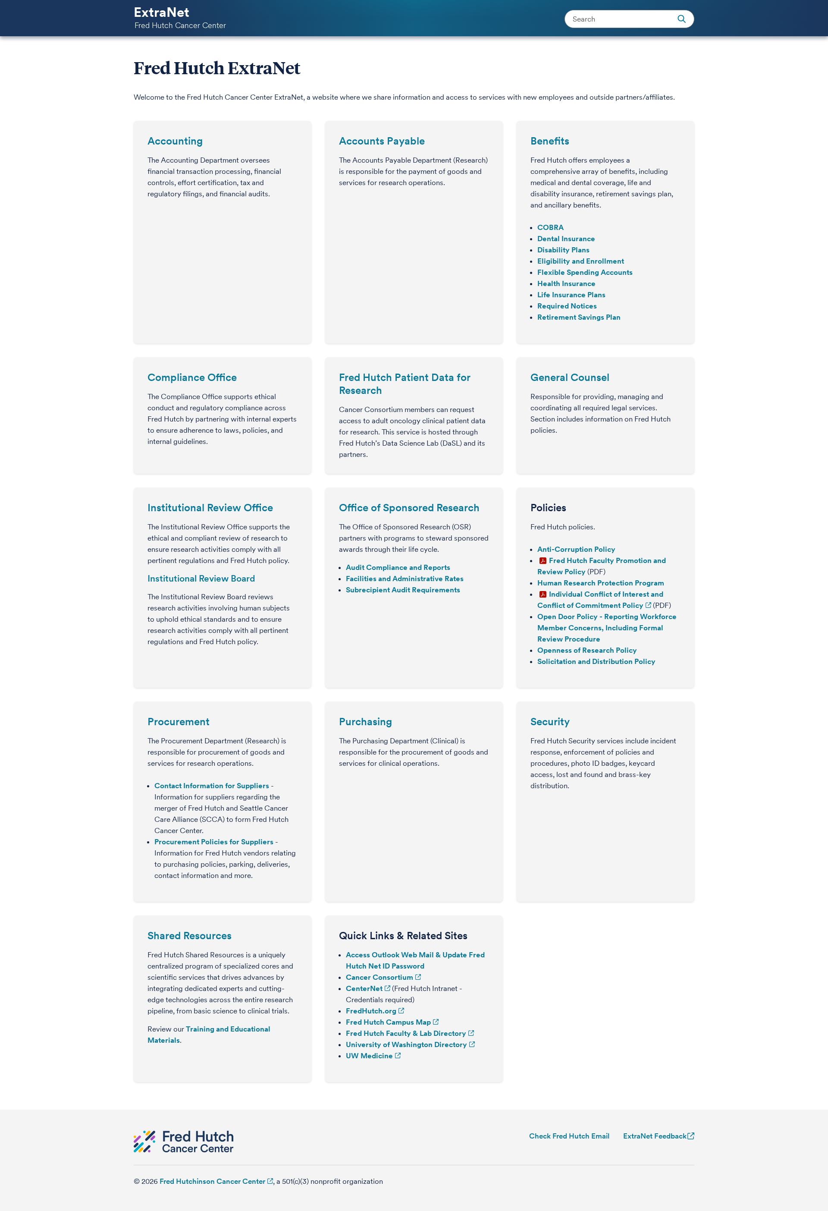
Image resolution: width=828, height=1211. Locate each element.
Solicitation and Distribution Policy (596, 661)
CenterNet (364, 988)
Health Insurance (566, 283)
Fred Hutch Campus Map (388, 1022)
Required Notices (567, 306)
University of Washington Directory (406, 1044)
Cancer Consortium (379, 977)
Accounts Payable (382, 141)
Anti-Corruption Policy (576, 549)
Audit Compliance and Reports (398, 567)
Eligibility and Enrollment (580, 261)
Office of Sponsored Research (409, 507)
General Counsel (569, 377)
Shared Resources (189, 935)
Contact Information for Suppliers (211, 785)
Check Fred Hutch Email (569, 1136)
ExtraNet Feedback (655, 1136)
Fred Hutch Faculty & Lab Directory (406, 1033)
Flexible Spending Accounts (585, 272)
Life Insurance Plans (571, 294)
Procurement (178, 721)
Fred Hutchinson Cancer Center (212, 1181)
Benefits (549, 141)
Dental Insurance (566, 238)
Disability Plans (563, 249)
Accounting (175, 141)
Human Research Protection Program (600, 583)
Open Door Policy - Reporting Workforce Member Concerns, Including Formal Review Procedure (607, 627)
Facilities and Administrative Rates (405, 578)
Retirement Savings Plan (579, 317)
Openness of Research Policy (587, 650)
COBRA (550, 227)
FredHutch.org (371, 1011)
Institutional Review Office (210, 507)
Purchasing (365, 721)
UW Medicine (369, 1055)
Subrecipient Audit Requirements (403, 589)
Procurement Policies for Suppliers (213, 841)
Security (550, 721)
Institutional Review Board (201, 578)
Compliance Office (192, 377)
